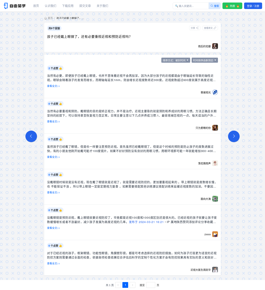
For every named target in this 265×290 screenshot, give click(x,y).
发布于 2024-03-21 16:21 (146, 222)
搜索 (216, 6)
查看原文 (208, 27)
